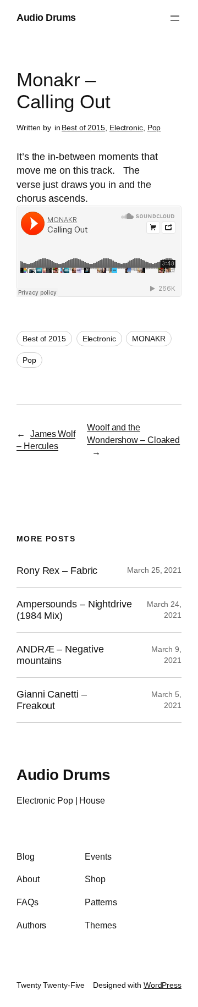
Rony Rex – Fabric (56, 570)
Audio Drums (46, 17)
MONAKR (148, 338)
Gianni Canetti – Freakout (51, 700)
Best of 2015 (83, 127)
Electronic (126, 127)
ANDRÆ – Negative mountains (59, 655)
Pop (154, 127)
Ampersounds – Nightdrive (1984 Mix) (74, 610)
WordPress (163, 985)
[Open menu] (175, 18)
